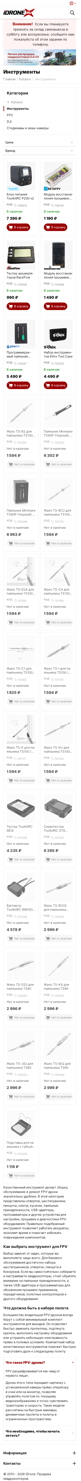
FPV (10, 115)
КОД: (10, 204)
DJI (9, 122)
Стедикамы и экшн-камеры (28, 128)
